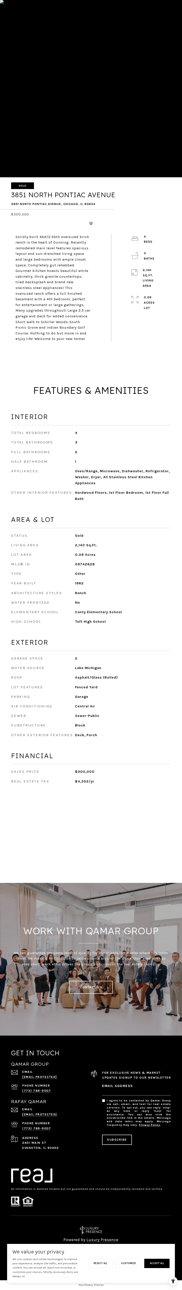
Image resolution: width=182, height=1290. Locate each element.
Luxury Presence (103, 1239)
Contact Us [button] (91, 987)
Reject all (100, 1263)
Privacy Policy (149, 1124)
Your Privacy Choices (91, 1284)
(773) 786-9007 (36, 1091)
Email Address (117, 1086)
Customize (128, 1263)
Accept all (157, 1263)
